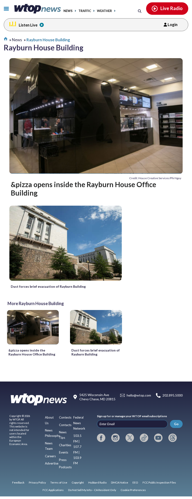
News (68, 10)
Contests (65, 417)
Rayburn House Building (48, 39)
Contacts (65, 425)
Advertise (51, 463)
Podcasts (65, 467)
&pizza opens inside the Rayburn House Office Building (83, 188)
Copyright (78, 482)
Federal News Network (79, 423)
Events (63, 452)
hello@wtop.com (139, 395)
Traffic (84, 10)
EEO (135, 482)
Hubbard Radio (97, 482)
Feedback (18, 482)
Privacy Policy (37, 482)
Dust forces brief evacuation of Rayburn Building (48, 286)
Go (176, 424)
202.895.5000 (172, 395)
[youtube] (158, 438)
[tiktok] (144, 438)
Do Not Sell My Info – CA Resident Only (92, 490)
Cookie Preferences (133, 490)
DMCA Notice (119, 482)
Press (62, 460)
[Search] (139, 11)
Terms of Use (58, 482)
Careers (50, 456)
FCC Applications (53, 490)
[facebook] (101, 438)
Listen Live (28, 25)
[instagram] (115, 438)
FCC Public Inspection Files (159, 482)
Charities (65, 445)
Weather (104, 10)
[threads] (172, 438)
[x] (130, 438)
